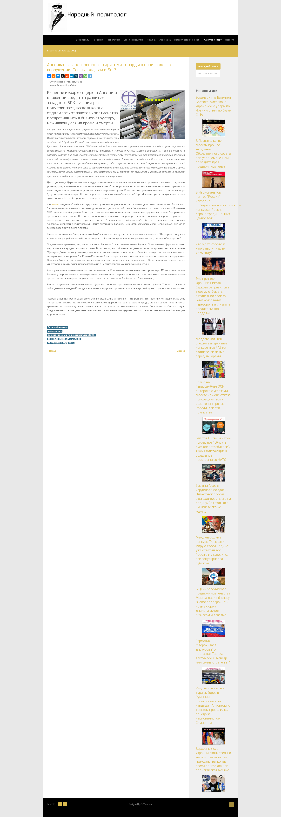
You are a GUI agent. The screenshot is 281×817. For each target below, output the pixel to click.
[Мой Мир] (58, 76)
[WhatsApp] (85, 76)
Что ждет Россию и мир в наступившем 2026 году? (210, 249)
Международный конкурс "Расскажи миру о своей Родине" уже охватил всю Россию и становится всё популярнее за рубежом (212, 550)
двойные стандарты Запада (64, 339)
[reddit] (67, 76)
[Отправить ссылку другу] (184, 76)
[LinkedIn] (72, 76)
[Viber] (81, 76)
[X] (63, 76)
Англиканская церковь (61, 343)
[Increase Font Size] (65, 804)
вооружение (55, 331)
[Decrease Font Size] (60, 804)
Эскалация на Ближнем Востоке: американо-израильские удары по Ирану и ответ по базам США (213, 106)
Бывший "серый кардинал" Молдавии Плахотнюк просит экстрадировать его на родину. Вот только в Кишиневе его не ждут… (213, 498)
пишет (55, 204)
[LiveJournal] (76, 76)
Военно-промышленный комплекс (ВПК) (71, 335)
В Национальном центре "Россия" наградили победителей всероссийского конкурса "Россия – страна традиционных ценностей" (218, 205)
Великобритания (57, 327)
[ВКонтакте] (49, 76)
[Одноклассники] (53, 76)
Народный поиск (208, 66)
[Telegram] (90, 76)
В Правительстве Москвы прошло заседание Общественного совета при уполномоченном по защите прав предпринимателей (213, 153)
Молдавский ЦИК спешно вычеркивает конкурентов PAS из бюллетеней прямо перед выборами (211, 348)
